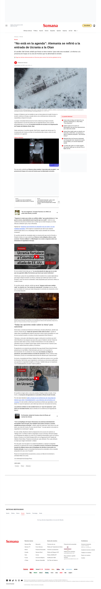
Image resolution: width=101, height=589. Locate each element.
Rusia (22, 466)
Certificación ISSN (51, 557)
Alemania (28, 466)
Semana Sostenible (40, 560)
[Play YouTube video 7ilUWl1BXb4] (36, 256)
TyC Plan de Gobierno (52, 560)
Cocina (37, 555)
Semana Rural (39, 552)
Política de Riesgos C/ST (53, 552)
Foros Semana (39, 546)
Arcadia (26, 552)
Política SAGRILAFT (52, 555)
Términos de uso (51, 544)
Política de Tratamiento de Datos (55, 546)
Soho (26, 555)
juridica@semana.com (69, 553)
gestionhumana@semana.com (71, 558)
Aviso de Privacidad (11, 583)
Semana (16, 36)
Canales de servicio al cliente (88, 549)
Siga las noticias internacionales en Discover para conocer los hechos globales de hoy (38, 57)
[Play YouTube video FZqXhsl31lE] (36, 378)
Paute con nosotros (85, 555)
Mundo (21, 36)
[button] (36, 256)
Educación (38, 544)
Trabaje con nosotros (86, 552)
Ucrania (17, 466)
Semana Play (28, 544)
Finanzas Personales (40, 549)
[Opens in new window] (10, 580)
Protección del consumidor (70, 544)
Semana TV (27, 546)
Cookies (83, 557)
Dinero (26, 549)
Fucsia (26, 557)
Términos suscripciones (52, 549)
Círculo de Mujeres (40, 557)
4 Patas (26, 560)
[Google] (7, 580)
